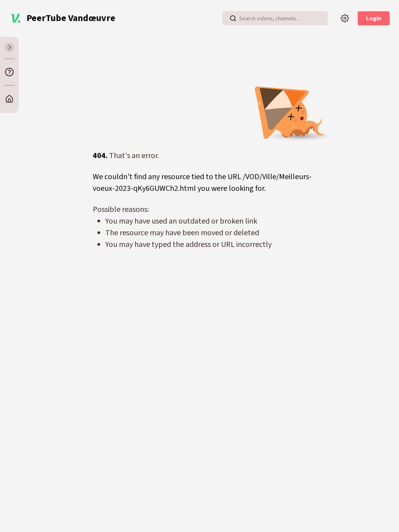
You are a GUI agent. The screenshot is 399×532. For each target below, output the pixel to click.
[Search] (233, 18)
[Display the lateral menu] (9, 47)
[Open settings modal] (345, 18)
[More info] (9, 72)
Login (373, 18)
